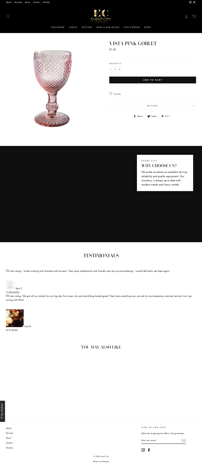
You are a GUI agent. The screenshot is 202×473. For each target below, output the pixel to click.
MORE (147, 27)
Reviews (18, 2)
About (27, 2)
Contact (36, 2)
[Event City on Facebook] (149, 450)
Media (9, 2)
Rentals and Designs (101, 461)
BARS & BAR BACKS (108, 27)
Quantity (115, 63)
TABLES (73, 27)
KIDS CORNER (132, 27)
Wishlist (46, 2)
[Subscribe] (184, 440)
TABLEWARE (58, 27)
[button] (115, 94)
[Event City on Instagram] (143, 450)
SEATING (87, 27)
